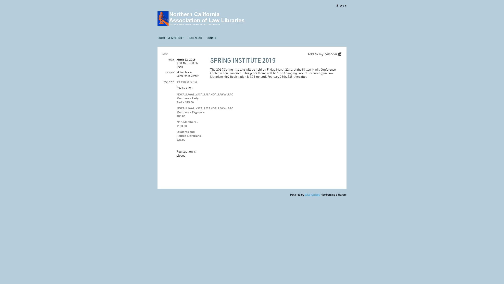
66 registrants (187, 81)
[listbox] (325, 54)
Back (164, 54)
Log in (343, 5)
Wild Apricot (312, 194)
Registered (168, 81)
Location (169, 72)
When (171, 59)
